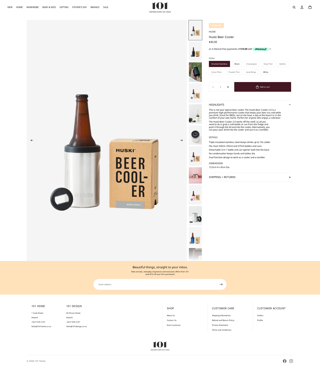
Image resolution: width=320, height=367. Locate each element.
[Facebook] (284, 361)
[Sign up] (221, 284)
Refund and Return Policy (223, 320)
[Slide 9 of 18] (195, 195)
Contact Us (171, 320)
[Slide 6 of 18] (195, 135)
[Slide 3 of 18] (195, 72)
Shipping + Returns (222, 177)
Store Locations (174, 325)
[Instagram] (291, 361)
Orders (260, 315)
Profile (260, 320)
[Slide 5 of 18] (195, 114)
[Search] (294, 7)
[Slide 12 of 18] (195, 257)
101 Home (40, 361)
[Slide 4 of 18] (195, 93)
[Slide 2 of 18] (195, 51)
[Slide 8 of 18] (195, 175)
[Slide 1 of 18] (195, 30)
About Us (171, 315)
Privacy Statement (220, 325)
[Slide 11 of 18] (195, 237)
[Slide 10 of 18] (195, 216)
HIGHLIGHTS (216, 104)
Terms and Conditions (221, 330)
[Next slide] (183, 140)
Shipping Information (221, 315)
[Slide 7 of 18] (195, 156)
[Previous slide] (31, 140)
